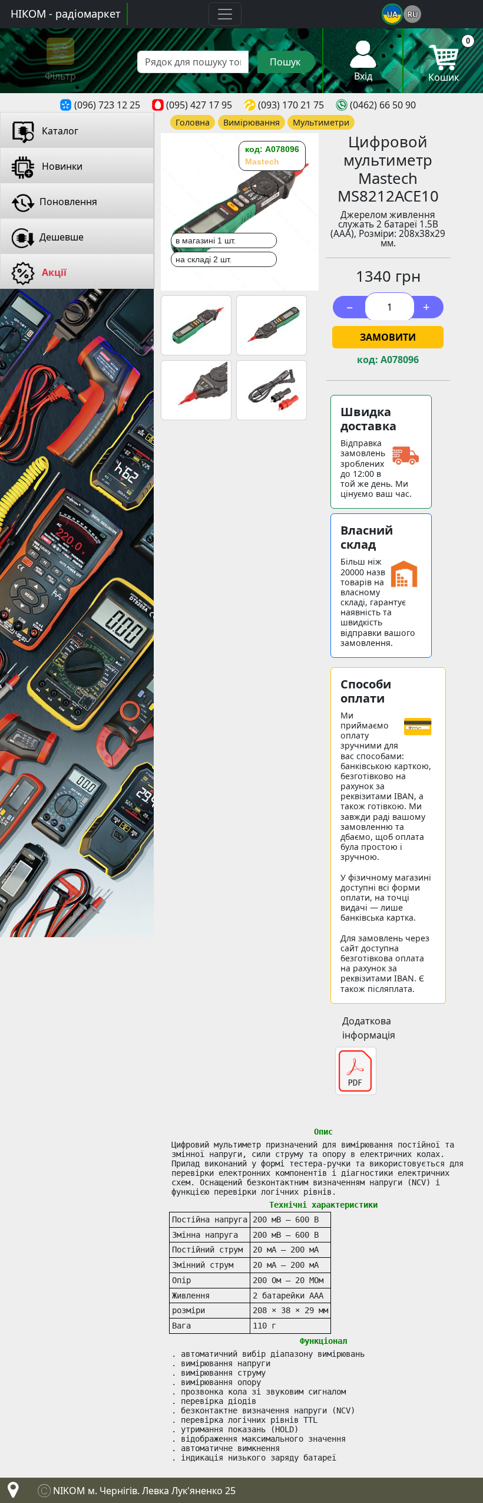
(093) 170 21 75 (291, 104)
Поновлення (68, 201)
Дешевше (61, 236)
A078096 (400, 359)
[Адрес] (10, 1492)
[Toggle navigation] (225, 14)
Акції (53, 272)
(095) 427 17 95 (199, 104)
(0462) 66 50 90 (383, 104)
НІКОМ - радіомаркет (66, 13)
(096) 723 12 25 (107, 104)
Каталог (58, 130)
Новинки (60, 166)
